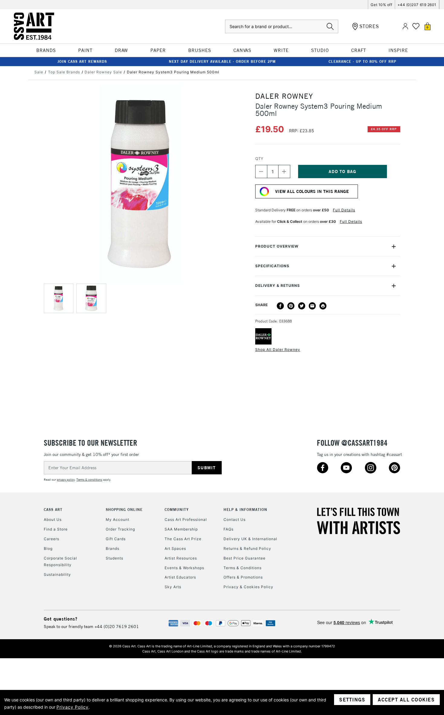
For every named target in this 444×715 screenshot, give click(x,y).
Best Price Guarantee (244, 558)
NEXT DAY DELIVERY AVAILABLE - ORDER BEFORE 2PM (222, 61)
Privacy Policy (72, 707)
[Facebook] (280, 305)
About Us (53, 519)
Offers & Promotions (243, 577)
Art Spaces (175, 548)
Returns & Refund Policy (247, 548)
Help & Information (245, 509)
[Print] (323, 305)
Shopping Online (124, 509)
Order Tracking (120, 529)
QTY (259, 158)
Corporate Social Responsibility (60, 561)
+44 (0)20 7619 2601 (117, 626)
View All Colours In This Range (312, 191)
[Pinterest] (290, 305)
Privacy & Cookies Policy (248, 587)
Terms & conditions (89, 480)
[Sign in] (405, 26)
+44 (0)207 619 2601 (416, 4)
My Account (117, 519)
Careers (51, 539)
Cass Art (53, 509)
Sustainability (57, 574)
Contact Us (235, 519)
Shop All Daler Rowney (277, 349)
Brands (112, 548)
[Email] (312, 305)
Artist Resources (181, 558)
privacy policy (66, 480)
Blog (48, 548)
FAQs (228, 529)
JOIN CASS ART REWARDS (82, 61)
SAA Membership (181, 529)
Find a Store (56, 529)
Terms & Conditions (243, 568)
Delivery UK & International (250, 539)
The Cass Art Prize (183, 539)
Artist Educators (180, 577)
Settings (352, 700)
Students (114, 558)
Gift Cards (116, 539)
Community (177, 509)
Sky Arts (173, 587)
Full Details (344, 210)
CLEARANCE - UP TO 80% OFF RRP (362, 61)
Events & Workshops (184, 568)
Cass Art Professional (186, 519)
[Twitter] (301, 305)
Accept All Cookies (406, 700)
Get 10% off (381, 4)
